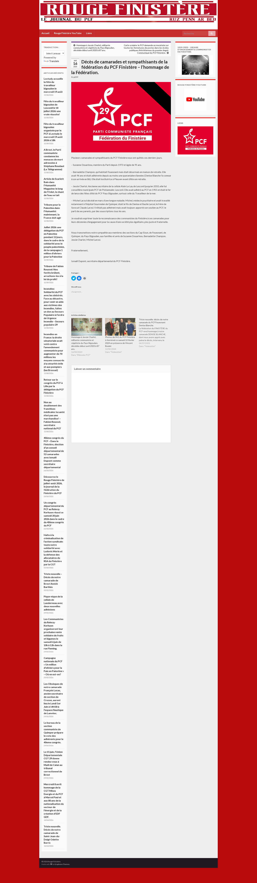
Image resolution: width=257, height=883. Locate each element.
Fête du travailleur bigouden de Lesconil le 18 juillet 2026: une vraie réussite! (54, 108)
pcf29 (76, 77)
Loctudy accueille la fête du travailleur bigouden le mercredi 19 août (53, 85)
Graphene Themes (62, 864)
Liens (89, 33)
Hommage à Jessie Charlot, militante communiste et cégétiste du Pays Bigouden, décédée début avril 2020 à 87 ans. (94, 48)
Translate (54, 61)
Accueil (45, 33)
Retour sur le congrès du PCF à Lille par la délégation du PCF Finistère (54, 386)
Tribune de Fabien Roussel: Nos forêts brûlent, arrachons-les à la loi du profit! (54, 273)
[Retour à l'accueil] (128, 14)
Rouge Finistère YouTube (68, 33)
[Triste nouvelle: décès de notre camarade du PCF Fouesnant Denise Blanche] (156, 333)
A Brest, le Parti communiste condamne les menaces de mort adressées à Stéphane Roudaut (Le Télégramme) (54, 159)
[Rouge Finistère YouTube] (195, 99)
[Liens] (195, 140)
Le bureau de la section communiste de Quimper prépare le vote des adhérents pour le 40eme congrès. (53, 732)
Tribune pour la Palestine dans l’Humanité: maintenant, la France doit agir (52, 211)
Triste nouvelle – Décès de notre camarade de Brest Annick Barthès (53, 580)
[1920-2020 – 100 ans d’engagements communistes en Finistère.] (195, 64)
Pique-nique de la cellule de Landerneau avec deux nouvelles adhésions (53, 603)
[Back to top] (250, 876)
